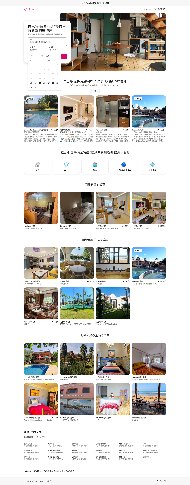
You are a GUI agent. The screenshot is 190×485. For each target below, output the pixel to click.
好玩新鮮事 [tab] (41, 437)
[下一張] (99, 91)
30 (31, 88)
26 (44, 83)
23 (31, 83)
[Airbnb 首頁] (29, 9)
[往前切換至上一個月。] (31, 56)
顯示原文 (106, 3)
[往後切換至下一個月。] (57, 56)
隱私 (41, 481)
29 (57, 83)
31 (35, 88)
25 (40, 83)
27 (49, 83)
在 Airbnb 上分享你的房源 (154, 9)
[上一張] (91, 91)
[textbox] (38, 49)
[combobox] (47, 41)
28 (53, 83)
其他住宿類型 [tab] (28, 437)
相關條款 (48, 481)
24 (35, 83)
